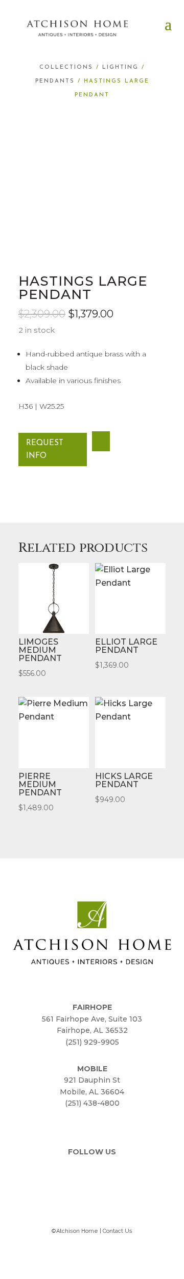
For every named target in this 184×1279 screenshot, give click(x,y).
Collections (66, 67)
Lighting (120, 67)
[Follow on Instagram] (104, 1174)
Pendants (55, 81)
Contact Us (117, 1231)
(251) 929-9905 (92, 1042)
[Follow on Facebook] (80, 1174)
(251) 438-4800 (92, 1103)
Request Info (44, 450)
